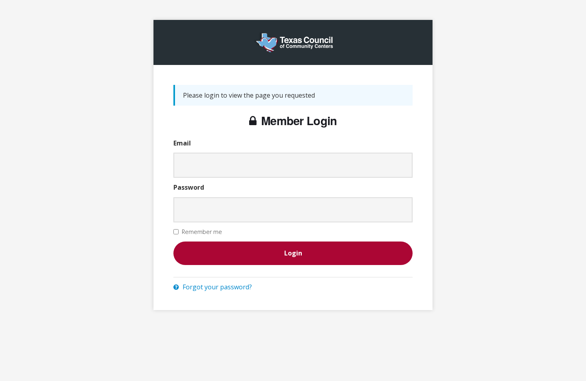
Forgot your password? (216, 287)
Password (188, 187)
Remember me (202, 232)
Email (182, 143)
